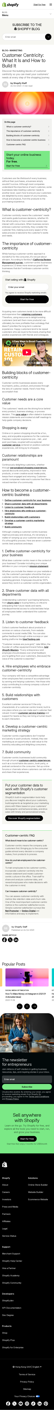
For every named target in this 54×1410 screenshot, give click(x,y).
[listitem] (27, 984)
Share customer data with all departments (26, 503)
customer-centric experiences (34, 760)
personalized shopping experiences (28, 467)
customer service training (31, 713)
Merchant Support (11, 1253)
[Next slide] (34, 1006)
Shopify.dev (8, 1300)
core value (21, 414)
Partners (6, 1214)
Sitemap (27, 1389)
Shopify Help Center (12, 1261)
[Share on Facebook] (4, 939)
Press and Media (10, 1206)
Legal (4, 1228)
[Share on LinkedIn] (16, 939)
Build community (13, 527)
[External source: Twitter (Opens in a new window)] (14, 1404)
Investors (6, 1199)
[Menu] (51, 4)
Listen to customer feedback (19, 507)
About (5, 1185)
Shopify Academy (11, 1275)
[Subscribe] (48, 37)
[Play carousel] (27, 1006)
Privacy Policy (12, 1099)
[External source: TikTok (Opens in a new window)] (33, 1404)
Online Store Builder (38, 1185)
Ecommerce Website (38, 1199)
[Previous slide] (20, 1006)
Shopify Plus (8, 1340)
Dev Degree (8, 1315)
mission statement (38, 566)
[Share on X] (10, 939)
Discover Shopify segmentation (24, 818)
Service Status (9, 1236)
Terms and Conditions (39, 1096)
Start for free (39, 4)
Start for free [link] (27, 299)
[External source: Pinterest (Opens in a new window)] (46, 1404)
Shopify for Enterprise (12, 1347)
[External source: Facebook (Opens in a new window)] (8, 1404)
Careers (6, 1192)
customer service (11, 445)
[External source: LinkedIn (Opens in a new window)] (39, 1404)
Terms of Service (27, 1374)
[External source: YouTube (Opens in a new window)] (21, 1404)
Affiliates (6, 1221)
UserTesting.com (31, 639)
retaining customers (31, 314)
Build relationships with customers (22, 517)
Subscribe (27, 1087)
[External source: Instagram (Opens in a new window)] (27, 1404)
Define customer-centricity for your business (28, 500)
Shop (4, 1333)
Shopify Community (11, 1283)
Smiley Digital (29, 910)
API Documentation (11, 1308)
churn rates (13, 602)
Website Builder (35, 1192)
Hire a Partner (9, 1268)
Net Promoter (12, 910)
